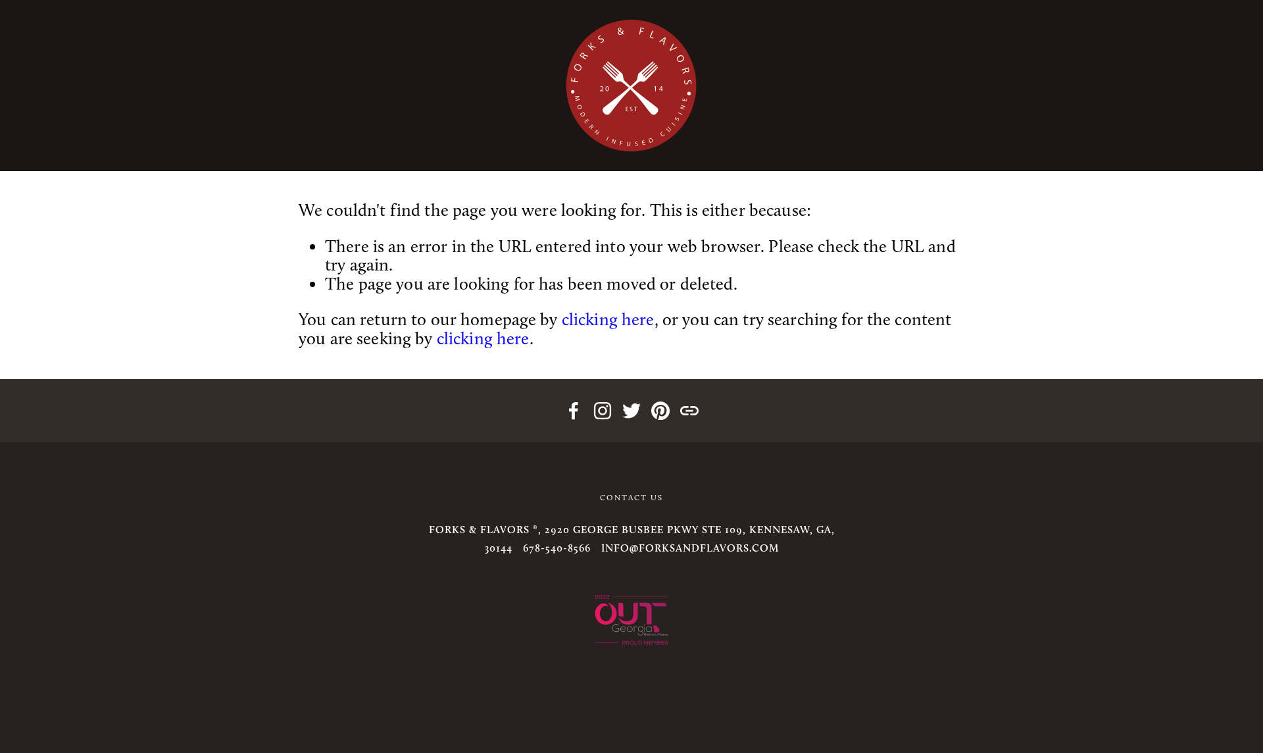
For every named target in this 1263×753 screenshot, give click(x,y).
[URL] (689, 411)
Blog (510, 166)
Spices (438, 166)
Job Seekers (762, 166)
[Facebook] (573, 411)
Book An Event (243, 166)
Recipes (358, 166)
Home (54, 166)
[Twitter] (631, 411)
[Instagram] (602, 411)
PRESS (578, 166)
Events (130, 166)
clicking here (608, 319)
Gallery (658, 166)
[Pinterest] (660, 411)
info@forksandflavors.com (690, 548)
